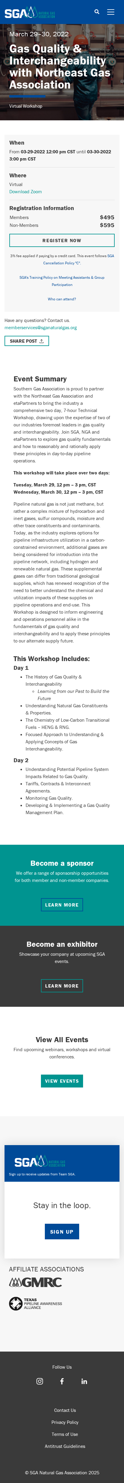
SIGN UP (62, 1231)
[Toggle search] (96, 12)
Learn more (62, 905)
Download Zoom (25, 191)
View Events (62, 1081)
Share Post (23, 341)
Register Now (61, 240)
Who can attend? (62, 299)
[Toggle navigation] (110, 12)
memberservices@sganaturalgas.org (41, 327)
